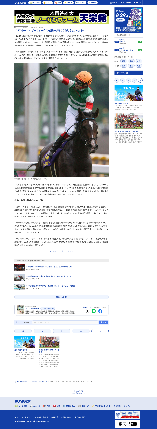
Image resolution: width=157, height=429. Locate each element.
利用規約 (54, 417)
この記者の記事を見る (47, 308)
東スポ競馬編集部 (32, 308)
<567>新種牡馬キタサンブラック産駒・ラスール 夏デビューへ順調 (50, 286)
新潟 (123, 61)
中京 (131, 61)
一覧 (61, 251)
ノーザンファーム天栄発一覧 (38, 382)
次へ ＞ (71, 251)
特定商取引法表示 (41, 417)
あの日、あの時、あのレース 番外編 (126, 131)
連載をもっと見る (62, 297)
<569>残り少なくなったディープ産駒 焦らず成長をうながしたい (49, 266)
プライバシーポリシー (23, 417)
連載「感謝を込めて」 (21, 350)
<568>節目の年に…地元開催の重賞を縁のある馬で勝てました (49, 276)
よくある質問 (80, 417)
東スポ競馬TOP (21, 382)
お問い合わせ (66, 417)
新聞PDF (120, 20)
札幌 (138, 61)
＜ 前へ (53, 251)
